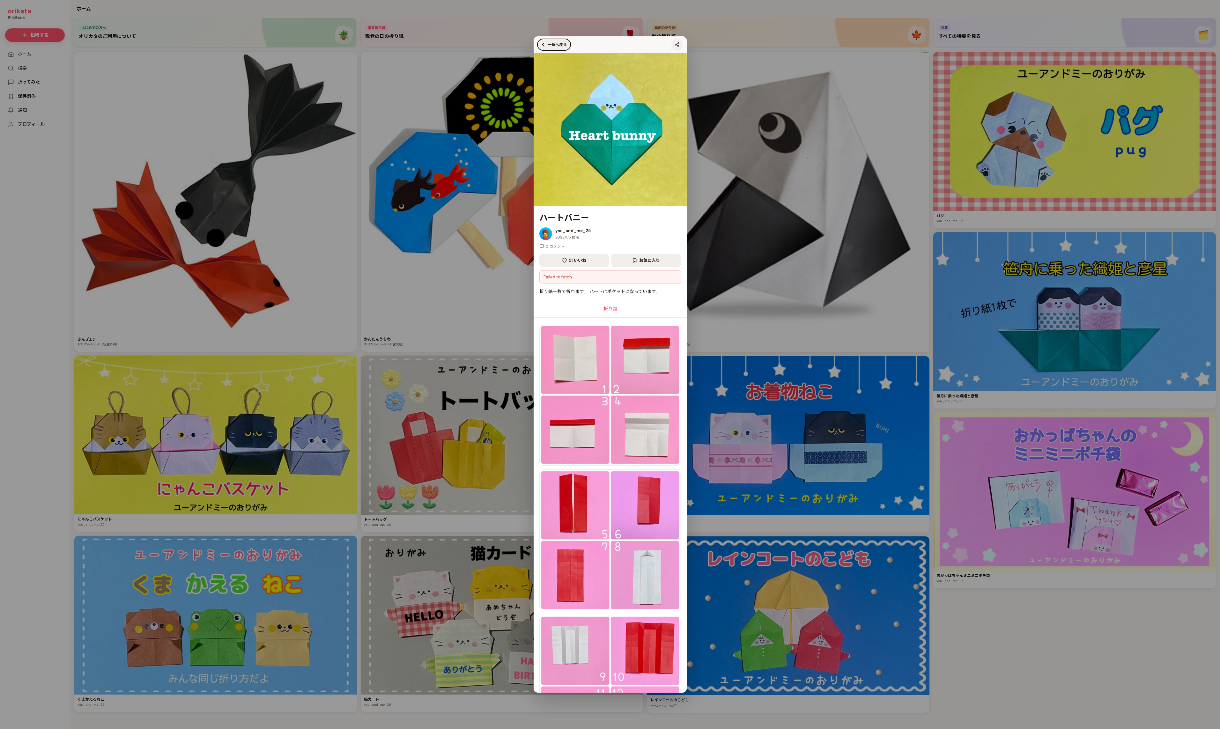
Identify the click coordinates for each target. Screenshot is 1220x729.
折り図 (610, 309)
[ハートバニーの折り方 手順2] (610, 540)
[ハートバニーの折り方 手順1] (610, 394)
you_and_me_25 (573, 230)
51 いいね (577, 260)
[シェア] (677, 44)
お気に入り (649, 260)
